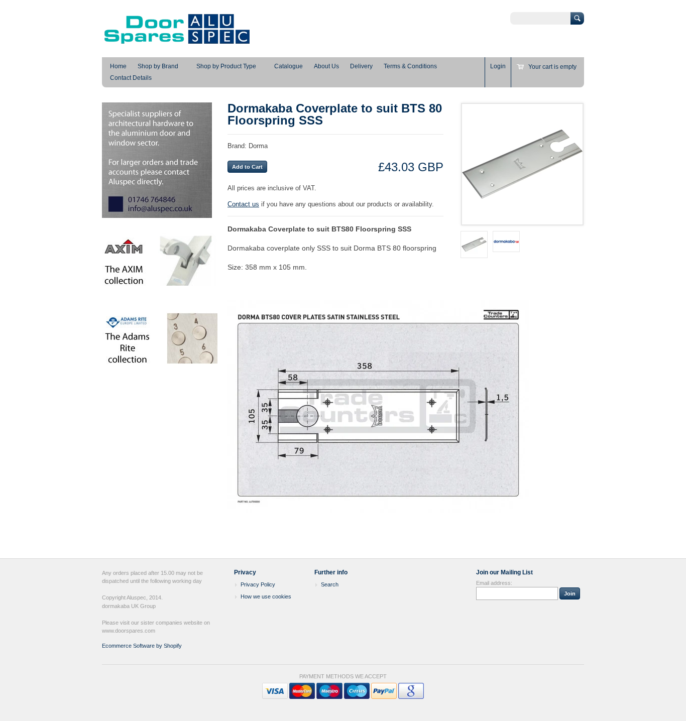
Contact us (243, 204)
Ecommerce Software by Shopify (142, 646)
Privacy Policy (258, 584)
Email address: (494, 583)
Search (329, 584)
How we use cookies (266, 596)
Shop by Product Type (226, 66)
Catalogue (288, 66)
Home (118, 66)
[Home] (177, 42)
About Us (326, 66)
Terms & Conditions (410, 66)
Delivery (361, 66)
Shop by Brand (158, 66)
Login (498, 66)
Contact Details (131, 77)
